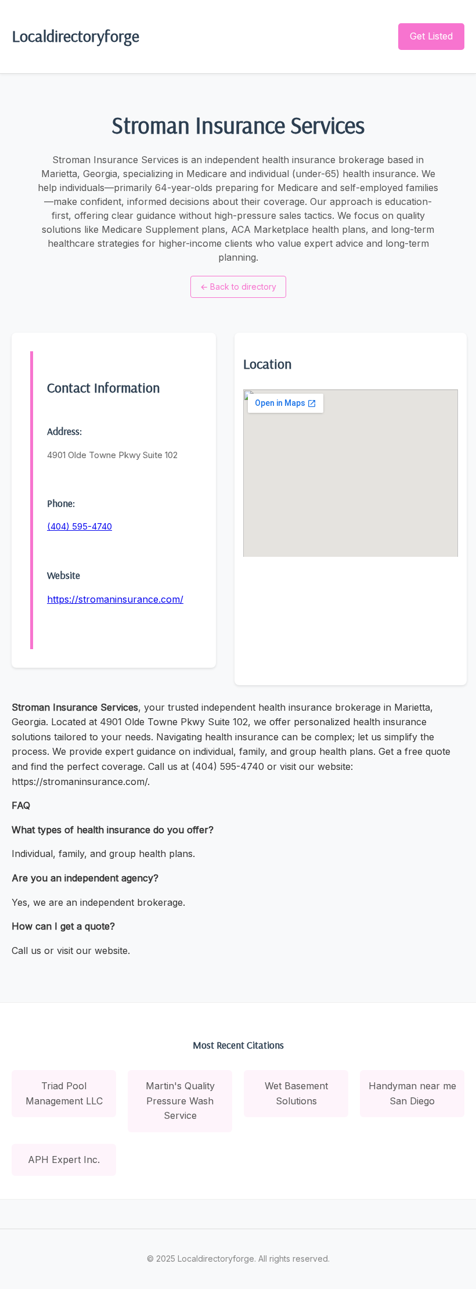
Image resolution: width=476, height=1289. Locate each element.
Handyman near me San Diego (412, 1093)
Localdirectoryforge (75, 36)
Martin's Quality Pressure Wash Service (180, 1100)
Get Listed (431, 36)
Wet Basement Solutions (296, 1093)
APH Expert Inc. (64, 1159)
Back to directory (238, 286)
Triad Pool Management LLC (64, 1093)
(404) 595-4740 (79, 526)
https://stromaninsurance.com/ (115, 599)
